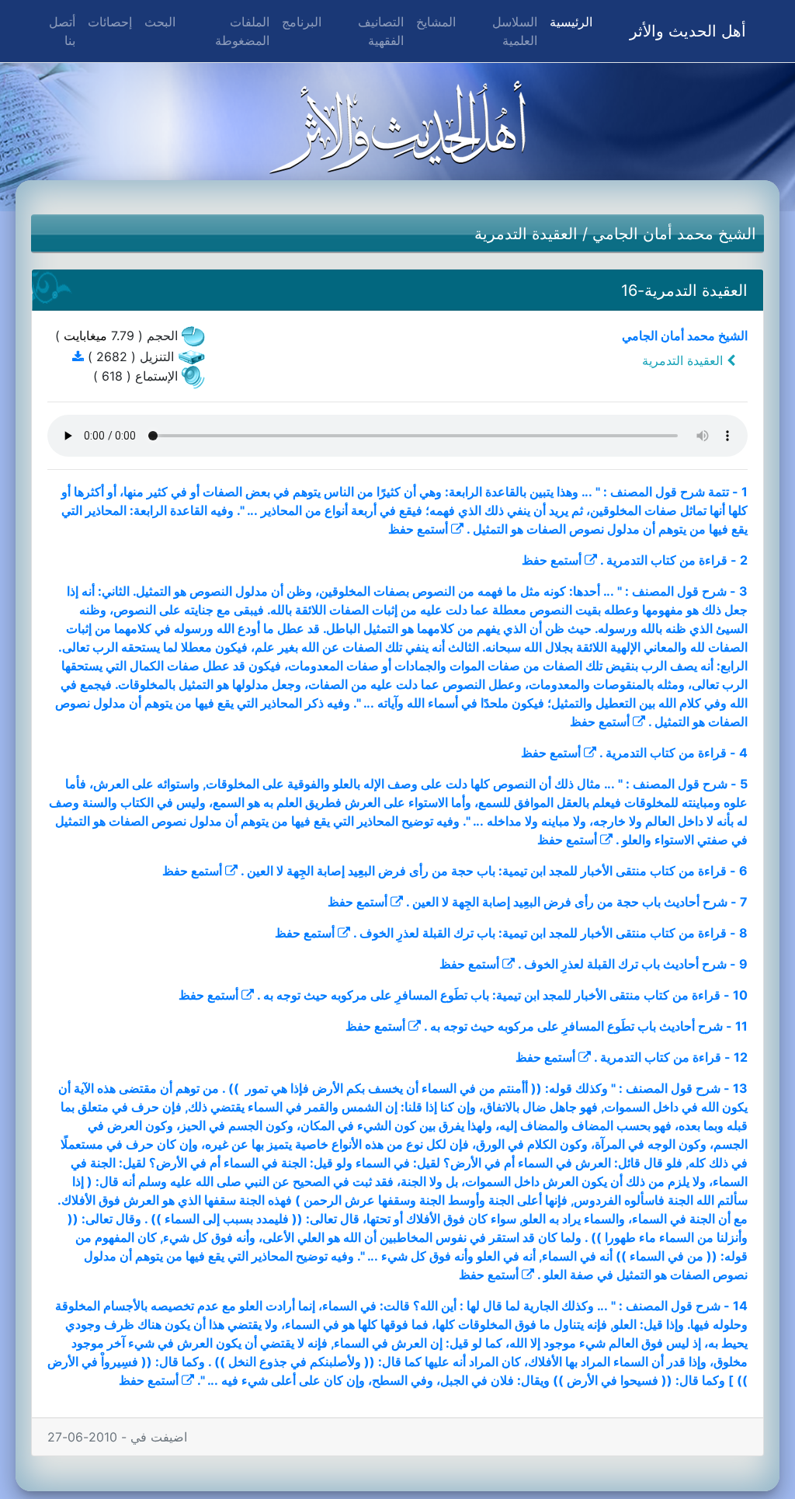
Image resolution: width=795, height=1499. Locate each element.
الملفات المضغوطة (242, 31)
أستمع (432, 529)
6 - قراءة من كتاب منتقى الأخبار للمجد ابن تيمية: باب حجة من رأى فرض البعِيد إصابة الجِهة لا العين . (494, 870)
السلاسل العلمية (514, 31)
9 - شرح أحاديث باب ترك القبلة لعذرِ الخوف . (633, 964)
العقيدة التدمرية (526, 233)
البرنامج (301, 22)
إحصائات (110, 22)
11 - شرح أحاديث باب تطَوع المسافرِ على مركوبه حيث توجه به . (586, 1026)
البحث (159, 22)
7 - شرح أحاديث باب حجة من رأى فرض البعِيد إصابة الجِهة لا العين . (577, 901)
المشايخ (436, 22)
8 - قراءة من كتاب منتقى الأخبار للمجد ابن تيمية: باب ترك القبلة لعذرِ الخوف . (550, 933)
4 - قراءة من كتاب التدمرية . (673, 752)
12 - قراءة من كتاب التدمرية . (671, 1057)
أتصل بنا (62, 31)
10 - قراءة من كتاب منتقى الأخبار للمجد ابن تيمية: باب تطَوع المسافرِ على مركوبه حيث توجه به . (502, 995)
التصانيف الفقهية (381, 31)
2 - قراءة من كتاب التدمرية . (674, 560)
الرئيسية (567, 21)
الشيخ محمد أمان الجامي (674, 233)
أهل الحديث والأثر (688, 31)
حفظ (401, 529)
